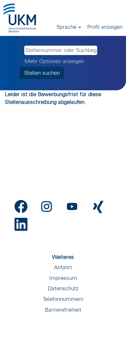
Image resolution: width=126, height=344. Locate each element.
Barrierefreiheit (63, 309)
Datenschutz (63, 288)
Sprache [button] (67, 26)
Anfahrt (63, 267)
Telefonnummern (63, 299)
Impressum (63, 278)
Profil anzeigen (104, 26)
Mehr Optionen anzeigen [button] (54, 61)
